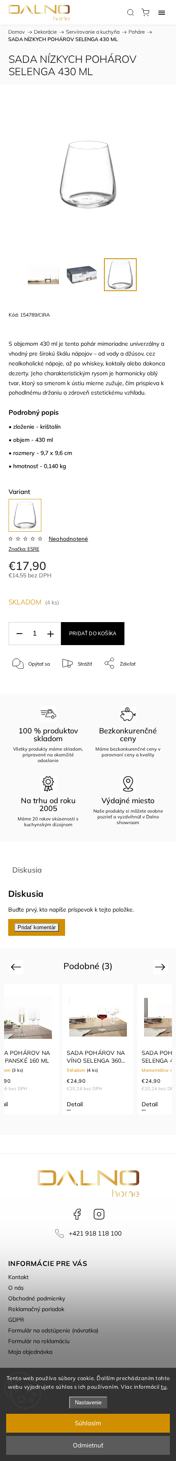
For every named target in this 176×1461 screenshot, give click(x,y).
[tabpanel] (98, 1049)
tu (164, 1386)
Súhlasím (88, 1423)
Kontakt (18, 1277)
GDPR (16, 1319)
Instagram (99, 1214)
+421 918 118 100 (95, 1233)
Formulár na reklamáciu (39, 1341)
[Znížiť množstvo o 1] (19, 634)
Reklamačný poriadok (36, 1309)
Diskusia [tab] (27, 870)
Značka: (24, 549)
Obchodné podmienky (36, 1298)
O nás (16, 1287)
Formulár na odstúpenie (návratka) (53, 1330)
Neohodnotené (68, 539)
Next (161, 967)
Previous (17, 967)
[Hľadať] (130, 12)
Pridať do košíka (92, 633)
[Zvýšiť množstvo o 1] (50, 634)
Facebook (77, 1214)
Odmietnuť (88, 1445)
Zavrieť (148, 684)
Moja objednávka (30, 1351)
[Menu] (161, 12)
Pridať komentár (37, 927)
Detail (75, 1104)
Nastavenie (88, 1402)
